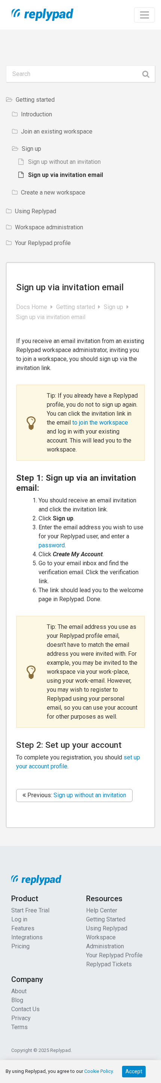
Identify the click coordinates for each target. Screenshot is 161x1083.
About (19, 991)
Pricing (20, 946)
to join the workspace (100, 422)
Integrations (27, 937)
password (52, 545)
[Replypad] (39, 15)
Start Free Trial (30, 910)
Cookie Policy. (99, 1071)
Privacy (21, 1018)
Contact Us (25, 1009)
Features (22, 928)
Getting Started (105, 919)
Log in (19, 919)
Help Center (101, 910)
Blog (17, 1000)
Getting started (76, 306)
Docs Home (32, 306)
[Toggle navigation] (144, 14)
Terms (19, 1027)
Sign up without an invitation (90, 795)
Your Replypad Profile (114, 955)
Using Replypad (106, 928)
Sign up (114, 306)
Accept (133, 1071)
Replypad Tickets (109, 964)
